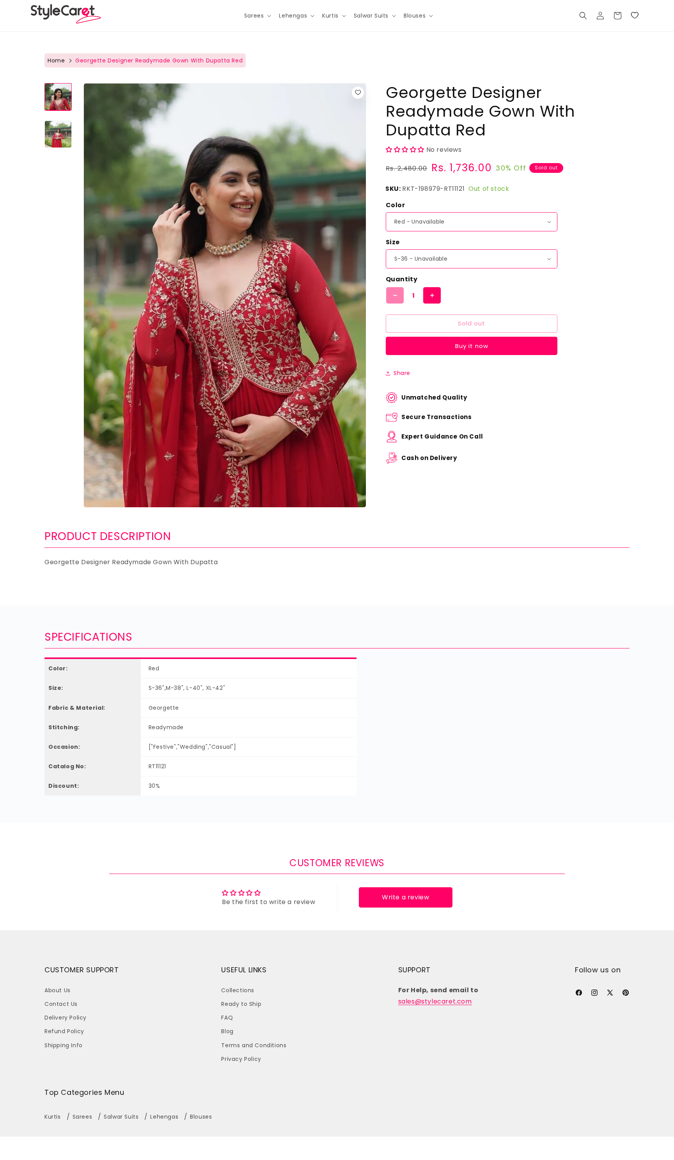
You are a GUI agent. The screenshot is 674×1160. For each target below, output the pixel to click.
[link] (635, 16)
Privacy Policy (241, 1059)
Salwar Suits (121, 1117)
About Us (57, 990)
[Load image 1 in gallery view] (58, 96)
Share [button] (402, 373)
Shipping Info (63, 1045)
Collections (237, 990)
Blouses (201, 1117)
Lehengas (164, 1117)
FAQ (227, 1017)
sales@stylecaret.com (435, 1001)
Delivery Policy (65, 1017)
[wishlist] (358, 93)
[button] (257, 15)
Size (393, 242)
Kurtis (52, 1117)
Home (56, 60)
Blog (227, 1032)
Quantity (401, 279)
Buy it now (471, 346)
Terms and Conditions (253, 1045)
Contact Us (61, 1004)
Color (395, 205)
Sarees (82, 1117)
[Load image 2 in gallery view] (58, 134)
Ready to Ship (241, 1004)
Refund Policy (64, 1032)
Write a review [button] (405, 897)
